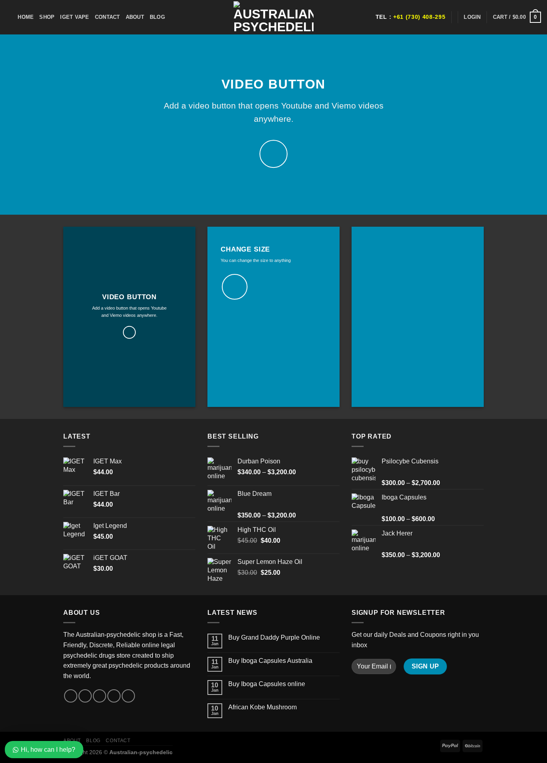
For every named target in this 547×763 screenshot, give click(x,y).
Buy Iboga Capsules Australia (270, 660)
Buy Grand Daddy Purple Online (274, 637)
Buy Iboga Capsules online (266, 683)
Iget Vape (74, 17)
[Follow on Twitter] (99, 696)
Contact (107, 17)
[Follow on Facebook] (70, 696)
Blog (157, 17)
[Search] (9, 17)
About (135, 17)
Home (26, 17)
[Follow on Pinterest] (128, 696)
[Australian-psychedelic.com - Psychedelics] (273, 17)
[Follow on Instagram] (85, 696)
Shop (46, 17)
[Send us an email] (114, 696)
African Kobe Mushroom (262, 707)
